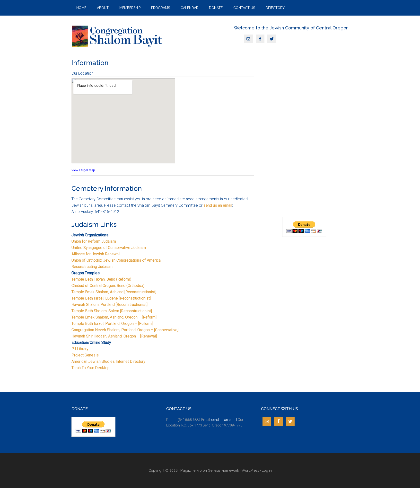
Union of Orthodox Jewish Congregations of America (116, 260)
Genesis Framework (223, 470)
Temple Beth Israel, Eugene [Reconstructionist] (111, 298)
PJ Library (79, 348)
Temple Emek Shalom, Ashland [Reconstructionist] (113, 292)
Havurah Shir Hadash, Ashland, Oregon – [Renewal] (114, 336)
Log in (267, 470)
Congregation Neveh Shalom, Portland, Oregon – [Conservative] (124, 330)
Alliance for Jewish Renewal (95, 254)
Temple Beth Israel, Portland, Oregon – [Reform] (112, 323)
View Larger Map (83, 170)
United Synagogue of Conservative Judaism (108, 247)
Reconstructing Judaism (92, 266)
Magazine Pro (191, 470)
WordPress (250, 470)
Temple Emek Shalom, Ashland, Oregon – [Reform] (114, 317)
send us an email (217, 205)
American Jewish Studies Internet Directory (108, 361)
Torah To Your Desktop (90, 367)
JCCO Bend (117, 36)
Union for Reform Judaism (93, 241)
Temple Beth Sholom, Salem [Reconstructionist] (111, 311)
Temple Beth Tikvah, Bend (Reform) (101, 279)
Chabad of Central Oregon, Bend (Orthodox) (107, 285)
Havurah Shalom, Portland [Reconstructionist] (109, 304)
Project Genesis (85, 355)
